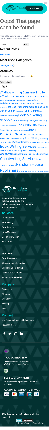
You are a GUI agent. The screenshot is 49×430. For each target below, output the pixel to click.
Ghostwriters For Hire (25, 154)
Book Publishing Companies (19, 130)
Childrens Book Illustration (13, 263)
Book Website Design (17, 139)
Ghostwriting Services (18, 158)
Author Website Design (7, 100)
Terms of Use (23, 423)
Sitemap (5, 303)
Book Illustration (9, 258)
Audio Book (7, 241)
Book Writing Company (18, 142)
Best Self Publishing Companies (24, 106)
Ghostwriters (7, 153)
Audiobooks (45, 97)
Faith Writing (32, 151)
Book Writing (32, 138)
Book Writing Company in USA (39, 142)
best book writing (25, 104)
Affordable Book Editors (14, 96)
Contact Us (7, 289)
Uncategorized (6, 65)
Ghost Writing (8, 218)
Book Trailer (7, 253)
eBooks (24, 151)
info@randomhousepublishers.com (18, 320)
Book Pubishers (11, 126)
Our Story (6, 299)
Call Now (35, 8)
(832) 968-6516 (9, 325)
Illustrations (12, 165)
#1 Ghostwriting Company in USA (22, 92)
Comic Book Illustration (12, 272)
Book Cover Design (10, 237)
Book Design (20, 111)
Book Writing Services (18, 146)
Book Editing (31, 110)
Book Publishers (28, 125)
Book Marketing (12, 116)
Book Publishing (9, 227)
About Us (6, 294)
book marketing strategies (25, 120)
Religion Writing (24, 171)
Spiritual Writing (35, 171)
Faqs (4, 308)
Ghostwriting (42, 154)
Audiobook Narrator (34, 97)
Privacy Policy (38, 423)
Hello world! (5, 54)
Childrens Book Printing (14, 151)
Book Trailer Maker (33, 135)
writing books (44, 171)
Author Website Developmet (25, 100)
